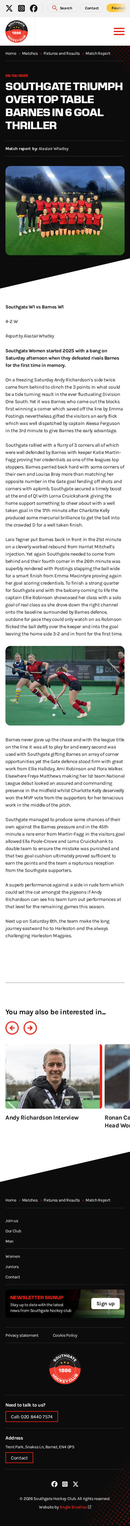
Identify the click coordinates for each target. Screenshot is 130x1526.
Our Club (13, 1230)
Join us (11, 1220)
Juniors (12, 1266)
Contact (12, 1276)
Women (12, 1256)
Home (10, 53)
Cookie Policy (65, 1335)
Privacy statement (21, 1335)
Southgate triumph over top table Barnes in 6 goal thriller (64, 105)
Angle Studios (73, 1507)
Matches (30, 53)
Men (9, 1241)
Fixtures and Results (62, 53)
